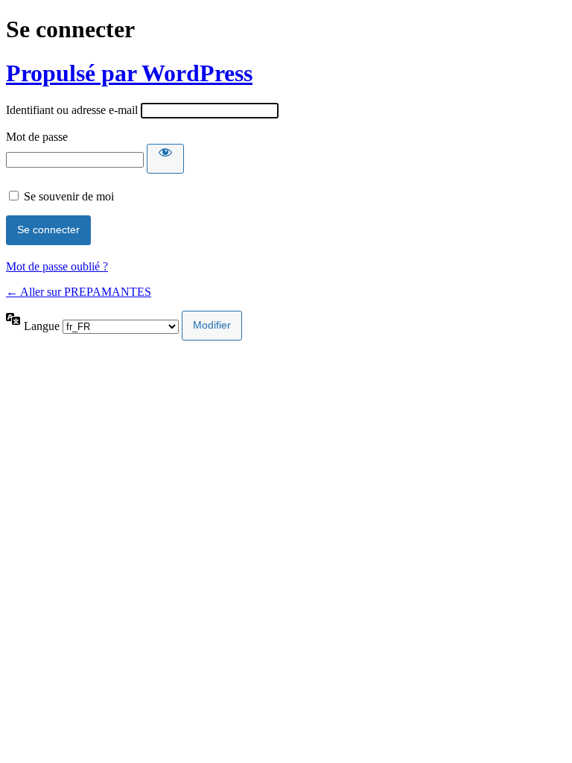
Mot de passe (37, 136)
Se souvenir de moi (69, 196)
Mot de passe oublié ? (57, 266)
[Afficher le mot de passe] (165, 159)
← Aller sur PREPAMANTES (78, 291)
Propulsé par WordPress (129, 73)
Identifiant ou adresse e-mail (72, 110)
